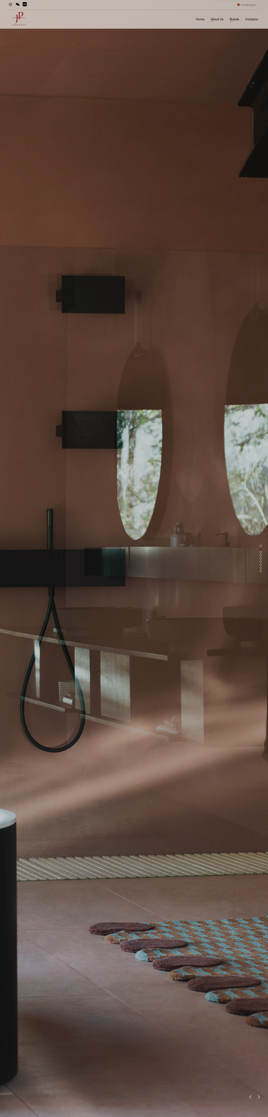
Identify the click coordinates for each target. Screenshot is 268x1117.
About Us (217, 19)
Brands (234, 19)
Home (200, 19)
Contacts (251, 19)
